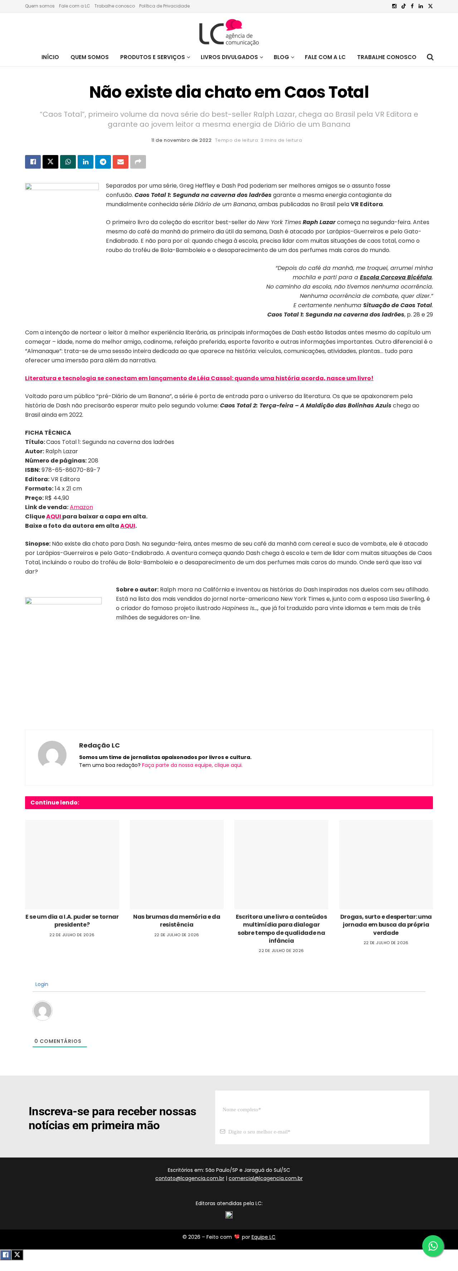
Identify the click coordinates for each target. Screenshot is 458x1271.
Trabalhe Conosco (386, 57)
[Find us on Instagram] (394, 6)
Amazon (81, 507)
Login (41, 984)
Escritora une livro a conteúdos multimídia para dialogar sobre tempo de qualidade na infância (281, 929)
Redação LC (99, 745)
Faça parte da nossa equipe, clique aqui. (192, 765)
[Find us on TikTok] (403, 6)
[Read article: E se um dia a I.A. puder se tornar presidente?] (72, 864)
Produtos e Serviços (152, 57)
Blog (281, 57)
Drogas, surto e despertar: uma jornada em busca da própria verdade (386, 925)
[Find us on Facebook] (412, 6)
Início (50, 57)
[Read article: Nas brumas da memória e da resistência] (177, 864)
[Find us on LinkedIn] (421, 6)
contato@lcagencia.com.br (189, 1178)
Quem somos (40, 6)
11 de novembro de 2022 (181, 140)
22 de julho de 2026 (71, 935)
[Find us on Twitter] (430, 6)
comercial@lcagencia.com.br (266, 1178)
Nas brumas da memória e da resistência (176, 921)
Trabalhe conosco (114, 6)
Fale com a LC (74, 6)
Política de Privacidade (164, 6)
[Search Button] (430, 57)
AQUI (54, 516)
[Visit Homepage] (229, 30)
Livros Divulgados (229, 57)
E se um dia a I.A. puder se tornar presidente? (72, 921)
